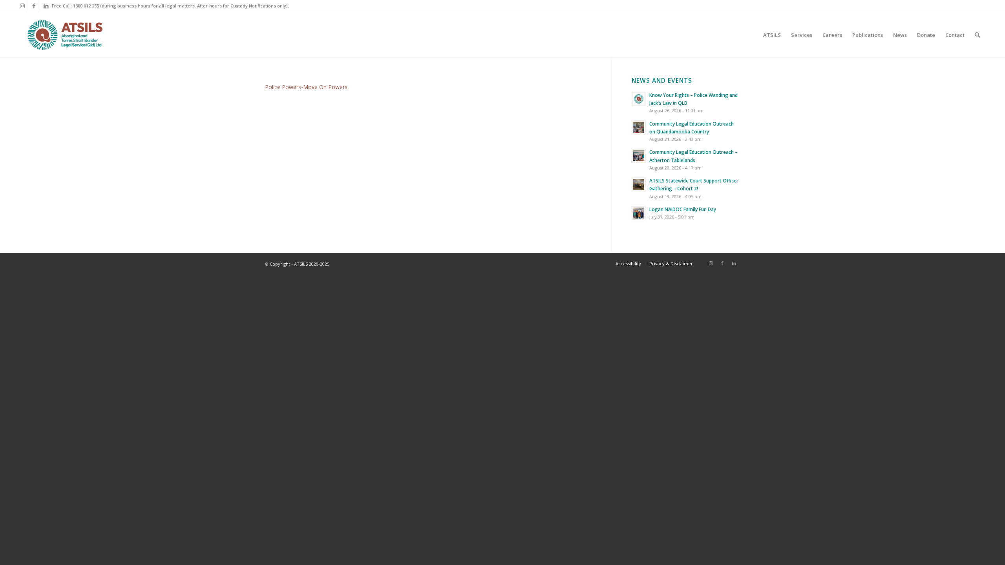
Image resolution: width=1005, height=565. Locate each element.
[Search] (977, 35)
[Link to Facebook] (34, 6)
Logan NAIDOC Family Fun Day (682, 209)
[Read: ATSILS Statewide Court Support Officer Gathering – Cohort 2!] (639, 184)
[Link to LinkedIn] (46, 6)
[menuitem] (772, 35)
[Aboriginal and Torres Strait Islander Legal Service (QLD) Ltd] (65, 35)
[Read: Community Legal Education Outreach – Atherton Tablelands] (639, 156)
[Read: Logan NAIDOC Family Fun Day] (639, 213)
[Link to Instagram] (22, 6)
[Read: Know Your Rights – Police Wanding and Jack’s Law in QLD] (639, 99)
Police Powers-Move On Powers (306, 87)
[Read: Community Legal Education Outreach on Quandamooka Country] (639, 127)
